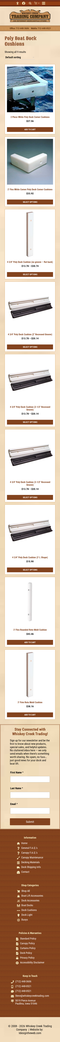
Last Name (16, 788)
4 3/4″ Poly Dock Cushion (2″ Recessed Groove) (30, 334)
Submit (30, 821)
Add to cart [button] (30, 129)
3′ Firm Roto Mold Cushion (30, 702)
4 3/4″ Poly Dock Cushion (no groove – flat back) (30, 262)
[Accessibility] (18, 3)
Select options (30, 202)
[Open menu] (43, 3)
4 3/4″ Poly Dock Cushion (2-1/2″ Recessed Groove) (30, 408)
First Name (16, 772)
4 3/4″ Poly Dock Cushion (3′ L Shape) (30, 557)
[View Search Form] (30, 3)
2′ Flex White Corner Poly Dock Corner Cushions (30, 189)
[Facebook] (24, 3)
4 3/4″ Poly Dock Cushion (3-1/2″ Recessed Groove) (30, 483)
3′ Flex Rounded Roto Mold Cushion (30, 629)
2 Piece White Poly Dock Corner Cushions (30, 117)
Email (14, 804)
